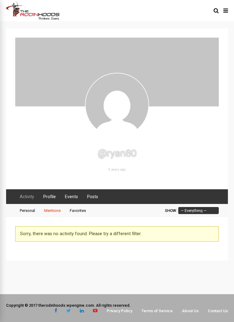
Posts (92, 196)
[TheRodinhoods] (32, 18)
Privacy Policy (119, 311)
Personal (27, 210)
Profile (49, 196)
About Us (190, 311)
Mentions (52, 210)
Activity (27, 196)
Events (71, 196)
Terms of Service (157, 311)
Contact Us (218, 311)
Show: (171, 210)
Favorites (78, 210)
